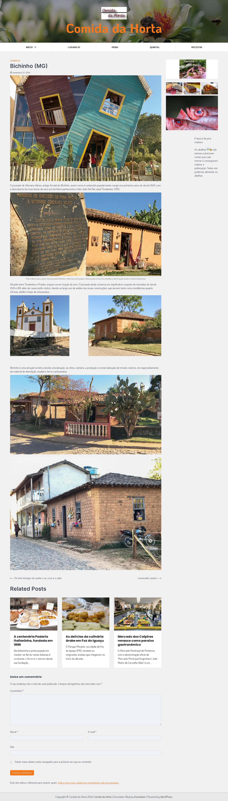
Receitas (196, 47)
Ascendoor (139, 796)
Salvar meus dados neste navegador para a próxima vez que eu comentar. (53, 761)
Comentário (17, 690)
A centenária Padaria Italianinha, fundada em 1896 (33, 640)
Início (29, 47)
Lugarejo (74, 47)
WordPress (166, 796)
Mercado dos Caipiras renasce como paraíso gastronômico (136, 640)
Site (12, 746)
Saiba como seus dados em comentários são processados (88, 782)
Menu (115, 47)
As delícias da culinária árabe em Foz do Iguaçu (85, 638)
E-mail (92, 731)
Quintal (155, 47)
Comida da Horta (114, 28)
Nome (14, 731)
